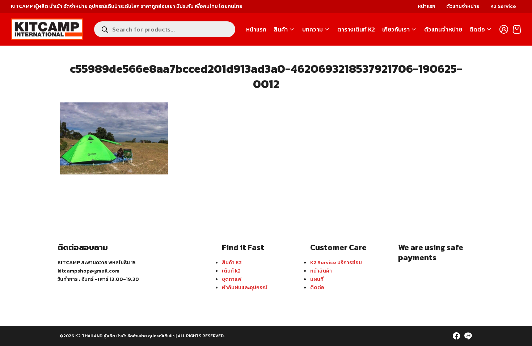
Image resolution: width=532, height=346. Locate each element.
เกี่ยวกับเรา (396, 29)
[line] (468, 336)
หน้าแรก (426, 6)
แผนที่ (317, 279)
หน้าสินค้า (321, 271)
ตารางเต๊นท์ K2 (356, 29)
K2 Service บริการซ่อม (336, 262)
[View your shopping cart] (516, 29)
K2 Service (503, 6)
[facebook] (456, 336)
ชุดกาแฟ (231, 279)
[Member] (503, 29)
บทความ (312, 29)
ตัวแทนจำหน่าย (463, 6)
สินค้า (281, 29)
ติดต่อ (477, 29)
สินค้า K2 (232, 262)
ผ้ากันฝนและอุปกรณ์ (244, 287)
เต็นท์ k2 (231, 271)
